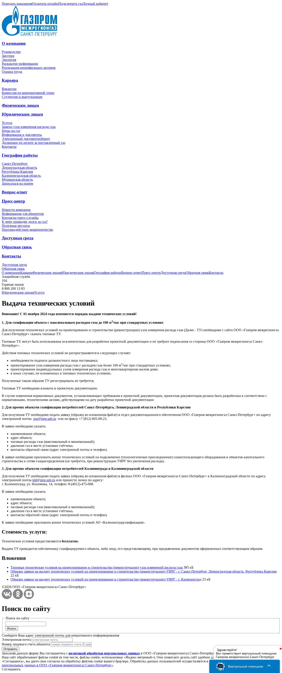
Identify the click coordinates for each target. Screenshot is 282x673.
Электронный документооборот (26, 139)
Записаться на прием (17, 183)
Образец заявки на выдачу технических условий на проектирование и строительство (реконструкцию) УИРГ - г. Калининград (106, 579)
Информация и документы (22, 135)
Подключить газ (70, 4)
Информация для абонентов (23, 214)
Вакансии (9, 89)
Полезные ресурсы (16, 225)
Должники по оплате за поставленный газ (33, 143)
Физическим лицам (20, 105)
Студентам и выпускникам (22, 97)
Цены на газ (11, 131)
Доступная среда (17, 238)
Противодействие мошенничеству (27, 229)
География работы (20, 155)
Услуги (7, 123)
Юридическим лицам (22, 114)
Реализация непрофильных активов (29, 68)
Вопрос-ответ (14, 192)
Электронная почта (16, 639)
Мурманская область (17, 179)
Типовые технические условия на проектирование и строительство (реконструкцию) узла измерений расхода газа (97, 567)
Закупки (8, 56)
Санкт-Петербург (15, 163)
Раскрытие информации (20, 64)
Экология (9, 60)
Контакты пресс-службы (20, 218)
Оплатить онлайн (45, 4)
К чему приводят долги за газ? (25, 222)
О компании (14, 43)
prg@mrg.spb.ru (44, 419)
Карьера (10, 80)
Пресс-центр (13, 201)
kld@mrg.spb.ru (43, 480)
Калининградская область (21, 175)
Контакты (9, 147)
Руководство (11, 52)
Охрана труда (12, 71)
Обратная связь (17, 247)
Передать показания (17, 4)
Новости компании (16, 210)
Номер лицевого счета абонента (26, 644)
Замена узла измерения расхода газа (29, 127)
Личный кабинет (95, 4)
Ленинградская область (19, 167)
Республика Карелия (17, 171)
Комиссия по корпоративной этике (28, 93)
